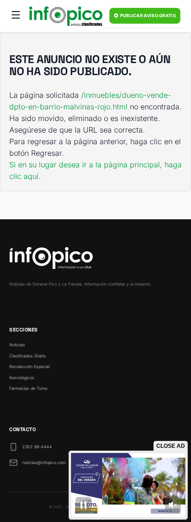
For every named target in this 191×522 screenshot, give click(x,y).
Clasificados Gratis (27, 355)
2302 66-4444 (37, 446)
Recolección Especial (29, 366)
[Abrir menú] (15, 16)
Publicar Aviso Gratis (147, 15)
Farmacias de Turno (28, 388)
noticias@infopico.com (44, 462)
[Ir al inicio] (65, 16)
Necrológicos (21, 377)
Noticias (17, 344)
